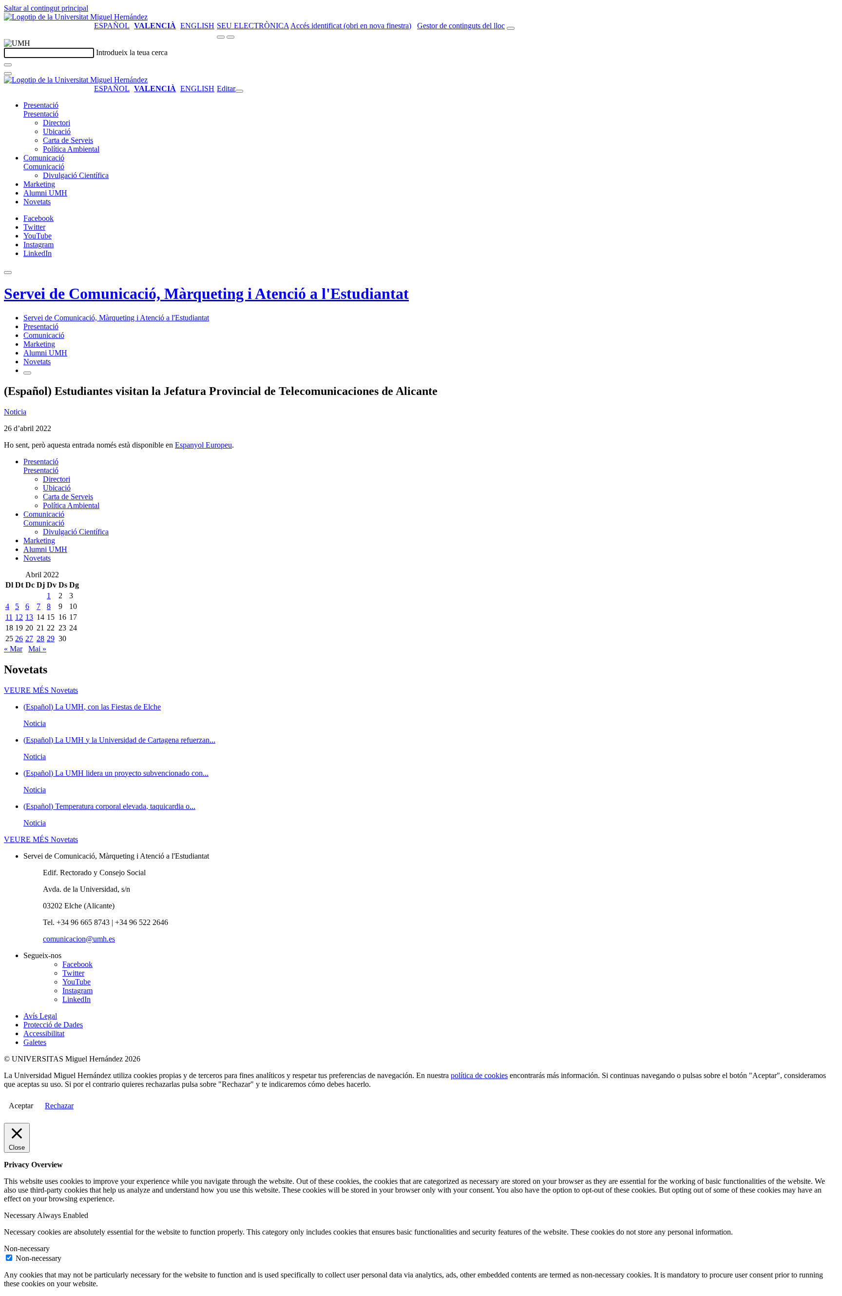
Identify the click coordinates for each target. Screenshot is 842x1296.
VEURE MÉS (41, 690)
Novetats (37, 201)
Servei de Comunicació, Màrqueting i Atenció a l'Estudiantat (206, 293)
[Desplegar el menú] (230, 37)
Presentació (40, 105)
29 (51, 638)
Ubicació (57, 131)
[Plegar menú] (239, 91)
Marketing (39, 184)
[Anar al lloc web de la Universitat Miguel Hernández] (76, 17)
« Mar (13, 649)
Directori (56, 122)
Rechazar (59, 1105)
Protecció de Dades (53, 1025)
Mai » (37, 649)
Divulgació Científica (76, 175)
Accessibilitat (43, 1033)
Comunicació (43, 158)
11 (9, 617)
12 (19, 617)
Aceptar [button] (21, 1105)
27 (29, 638)
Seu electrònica (253, 25)
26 (19, 638)
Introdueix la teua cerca (132, 52)
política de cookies (479, 1075)
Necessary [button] (20, 1215)
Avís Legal (40, 1016)
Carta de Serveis (68, 140)
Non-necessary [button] (27, 1248)
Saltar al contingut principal (46, 8)
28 (40, 638)
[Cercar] (8, 64)
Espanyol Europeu (203, 445)
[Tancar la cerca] (8, 73)
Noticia (15, 412)
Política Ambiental (71, 149)
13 (29, 617)
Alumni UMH (45, 193)
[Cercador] (511, 28)
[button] (40, 114)
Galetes (34, 1042)
